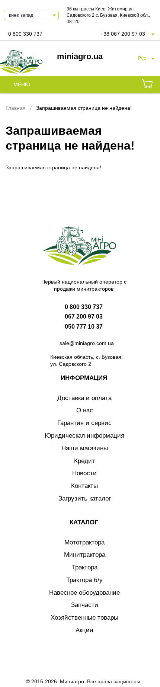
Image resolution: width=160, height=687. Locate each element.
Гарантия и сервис (84, 422)
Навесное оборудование (84, 592)
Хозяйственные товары (84, 617)
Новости (84, 473)
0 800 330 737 (25, 34)
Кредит (84, 460)
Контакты (84, 485)
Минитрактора (84, 554)
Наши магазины (84, 448)
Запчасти (84, 604)
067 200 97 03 (84, 316)
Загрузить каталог (84, 498)
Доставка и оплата (84, 398)
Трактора (84, 567)
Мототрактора (84, 542)
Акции (84, 630)
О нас (84, 410)
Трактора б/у (84, 580)
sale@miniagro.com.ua (87, 343)
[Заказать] (147, 84)
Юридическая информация (84, 435)
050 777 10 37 (84, 326)
